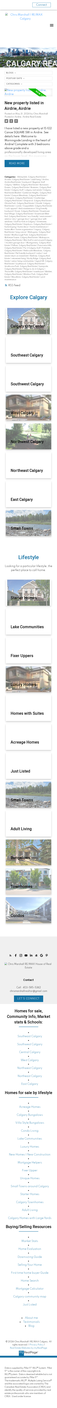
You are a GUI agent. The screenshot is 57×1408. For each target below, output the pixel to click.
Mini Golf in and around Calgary (38, 240)
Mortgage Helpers (30, 1162)
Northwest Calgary (29, 1068)
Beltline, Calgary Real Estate (26, 185)
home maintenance (39, 227)
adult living (36, 180)
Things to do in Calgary (34, 269)
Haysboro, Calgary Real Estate (37, 224)
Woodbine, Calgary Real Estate (25, 277)
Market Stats (29, 1241)
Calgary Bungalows (30, 1115)
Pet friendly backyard (25, 253)
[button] (10, 955)
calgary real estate (33, 190)
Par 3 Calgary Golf (32, 248)
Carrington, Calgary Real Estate (19, 198)
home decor (23, 227)
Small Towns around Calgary (30, 1186)
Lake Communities (29, 1138)
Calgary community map (29, 1296)
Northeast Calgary (30, 1076)
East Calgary (29, 1084)
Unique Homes (30, 1178)
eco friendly (33, 216)
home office (10, 230)
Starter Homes (29, 1194)
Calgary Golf (18, 190)
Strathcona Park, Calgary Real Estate (21, 266)
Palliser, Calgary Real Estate (24, 245)
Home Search (30, 1280)
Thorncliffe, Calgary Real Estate (19, 272)
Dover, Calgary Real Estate (27, 211)
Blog (31, 1326)
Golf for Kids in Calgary (25, 222)
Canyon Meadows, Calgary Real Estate (29, 195)
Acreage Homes (29, 1107)
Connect (41, 5)
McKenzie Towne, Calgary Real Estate (21, 238)
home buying (11, 227)
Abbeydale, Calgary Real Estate (31, 177)
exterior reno (10, 219)
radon (39, 253)
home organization (24, 230)
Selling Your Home (30, 1265)
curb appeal (11, 209)
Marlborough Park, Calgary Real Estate (29, 235)
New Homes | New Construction (29, 1154)
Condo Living (29, 1131)
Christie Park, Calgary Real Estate (20, 203)
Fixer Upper (29, 1170)
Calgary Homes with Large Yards (29, 1218)
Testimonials (31, 1322)
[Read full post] (28, 94)
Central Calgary (29, 1052)
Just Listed (30, 1304)
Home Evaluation (29, 1249)
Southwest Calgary (29, 1044)
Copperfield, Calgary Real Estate (37, 206)
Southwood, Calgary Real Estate (30, 264)
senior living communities (23, 261)
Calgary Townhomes (29, 1202)
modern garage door (15, 243)
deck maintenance (26, 209)
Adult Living (30, 1210)
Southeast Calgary (29, 1036)
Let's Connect (28, 999)
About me (31, 1318)
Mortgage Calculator (30, 1288)
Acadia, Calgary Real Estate (17, 180)
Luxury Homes (29, 1146)
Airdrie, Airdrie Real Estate (27, 117)
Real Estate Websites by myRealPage (28, 1348)
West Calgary (30, 1060)
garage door (24, 219)
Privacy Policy (37, 1345)
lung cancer (21, 232)
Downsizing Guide (30, 1257)
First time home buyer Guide (29, 1273)
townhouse (39, 272)
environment (45, 216)
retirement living (19, 259)
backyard (26, 182)
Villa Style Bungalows (29, 1122)
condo (19, 206)
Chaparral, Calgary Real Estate (38, 201)
